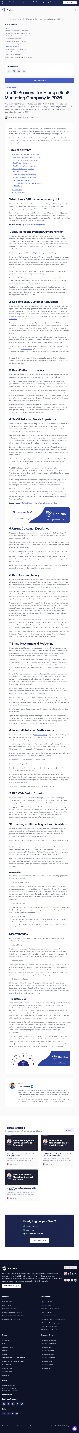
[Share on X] (9, 71)
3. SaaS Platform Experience (21, 163)
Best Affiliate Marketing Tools (11, 1319)
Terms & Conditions (19, 1426)
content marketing (40, 735)
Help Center (6, 1375)
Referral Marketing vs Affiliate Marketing (53, 1319)
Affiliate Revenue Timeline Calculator (13, 1361)
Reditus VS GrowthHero (48, 1357)
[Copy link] (24, 71)
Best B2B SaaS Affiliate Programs (12, 1312)
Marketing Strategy (15, 19)
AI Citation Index (7, 1371)
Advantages (18, 186)
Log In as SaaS (6, 1305)
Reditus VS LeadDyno (47, 1354)
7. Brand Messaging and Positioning (24, 174)
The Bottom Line (19, 192)
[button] (74, 1428)
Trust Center (30, 1426)
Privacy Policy (6, 1426)
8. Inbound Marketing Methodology (24, 177)
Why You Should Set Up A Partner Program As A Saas (39, 503)
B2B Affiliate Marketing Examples (51, 1323)
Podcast (4, 1350)
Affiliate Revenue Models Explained (51, 1330)
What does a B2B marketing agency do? (25, 154)
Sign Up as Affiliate (46, 1301)
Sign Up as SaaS (7, 1301)
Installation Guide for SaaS (10, 1308)
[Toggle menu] (75, 10)
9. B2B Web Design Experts (21, 180)
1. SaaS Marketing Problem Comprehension (26, 157)
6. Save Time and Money (20, 172)
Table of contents (10, 28)
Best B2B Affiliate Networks (49, 1326)
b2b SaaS (36, 253)
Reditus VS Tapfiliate (47, 1361)
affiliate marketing (49, 786)
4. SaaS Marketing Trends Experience (24, 166)
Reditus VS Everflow (47, 1364)
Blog (6, 19)
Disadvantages (17, 190)
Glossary (5, 1354)
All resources (6, 1340)
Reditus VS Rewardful (47, 1350)
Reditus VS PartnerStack (48, 1340)
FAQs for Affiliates (46, 1312)
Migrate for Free (69, 3)
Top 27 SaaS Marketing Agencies (33, 224)
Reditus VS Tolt (45, 1368)
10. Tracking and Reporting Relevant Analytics (27, 183)
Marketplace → (7, 1394)
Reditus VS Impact (46, 1347)
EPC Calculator (6, 1364)
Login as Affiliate (46, 1305)
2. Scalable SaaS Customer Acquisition (25, 160)
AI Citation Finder (7, 1368)
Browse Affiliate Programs (48, 1316)
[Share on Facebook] (19, 71)
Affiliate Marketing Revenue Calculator (13, 1357)
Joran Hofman (12, 117)
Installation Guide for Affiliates (50, 1308)
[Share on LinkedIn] (14, 71)
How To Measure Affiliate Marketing (13, 1316)
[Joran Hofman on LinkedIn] (32, 1086)
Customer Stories (7, 1347)
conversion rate (26, 349)
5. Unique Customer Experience (23, 169)
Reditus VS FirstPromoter (48, 1343)
